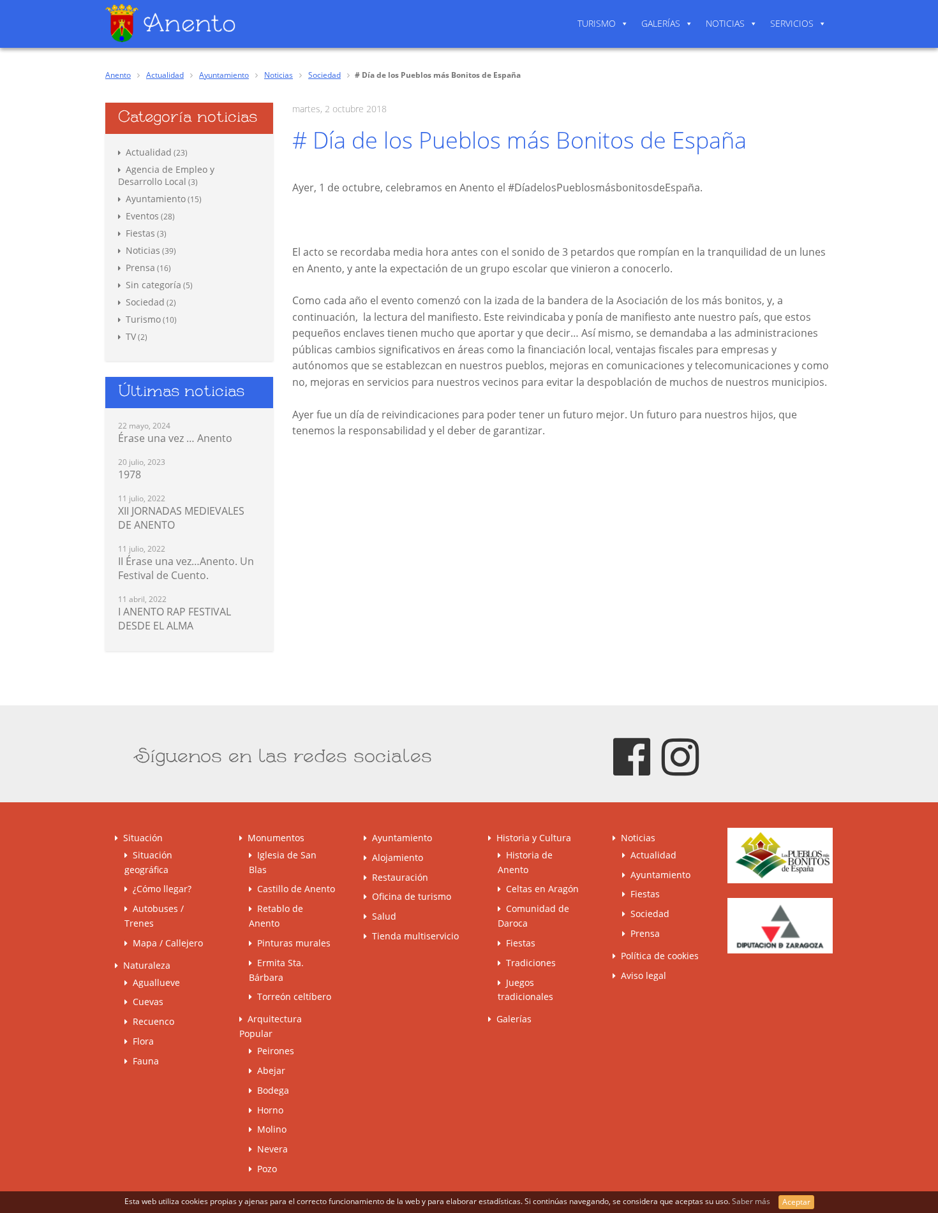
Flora (143, 1041)
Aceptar (796, 1201)
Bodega (273, 1090)
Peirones (275, 1051)
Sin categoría (153, 285)
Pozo (267, 1169)
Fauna (146, 1061)
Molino (272, 1129)
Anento (118, 75)
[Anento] (170, 22)
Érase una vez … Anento (175, 438)
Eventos (142, 216)
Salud (384, 916)
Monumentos (276, 838)
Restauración (400, 877)
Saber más (752, 1201)
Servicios (792, 23)
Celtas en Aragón (542, 889)
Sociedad (324, 75)
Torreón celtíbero (294, 996)
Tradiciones (531, 963)
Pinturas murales (294, 943)
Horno (270, 1110)
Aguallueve (156, 982)
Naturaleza (146, 965)
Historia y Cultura (533, 838)
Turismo (596, 23)
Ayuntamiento (224, 75)
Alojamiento (397, 857)
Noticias (725, 23)
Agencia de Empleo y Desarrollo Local (166, 175)
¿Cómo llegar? (162, 889)
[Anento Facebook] (631, 755)
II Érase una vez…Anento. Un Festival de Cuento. (186, 568)
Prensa (140, 267)
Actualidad (165, 75)
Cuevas (148, 1002)
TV (131, 336)
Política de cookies (660, 956)
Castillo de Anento (296, 889)
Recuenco (153, 1021)
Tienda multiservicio (415, 936)
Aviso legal (643, 975)
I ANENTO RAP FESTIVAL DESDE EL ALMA (174, 619)
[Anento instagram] (680, 755)
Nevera (272, 1149)
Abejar (271, 1070)
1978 (129, 474)
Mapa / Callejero (168, 943)
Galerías (660, 23)
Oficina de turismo (411, 896)
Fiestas (140, 233)
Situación (143, 838)
